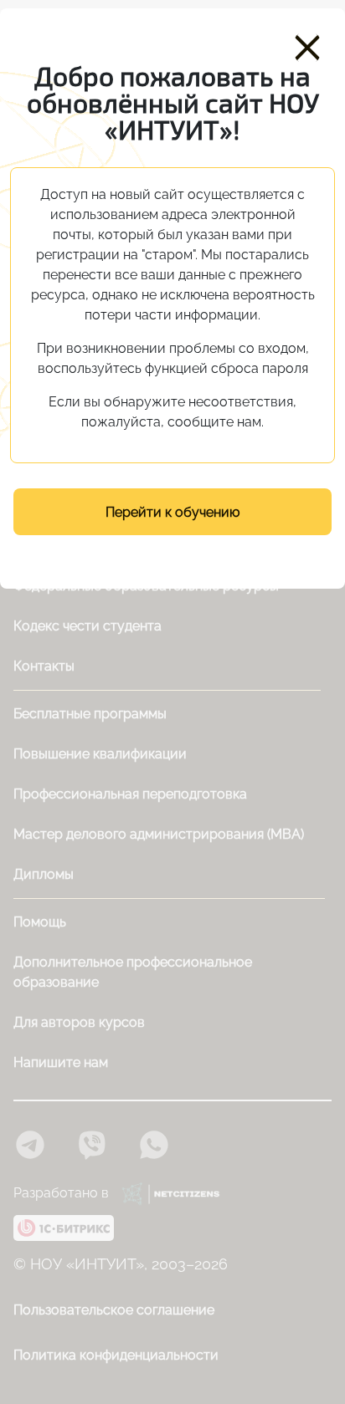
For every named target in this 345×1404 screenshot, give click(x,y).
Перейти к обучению (172, 512)
